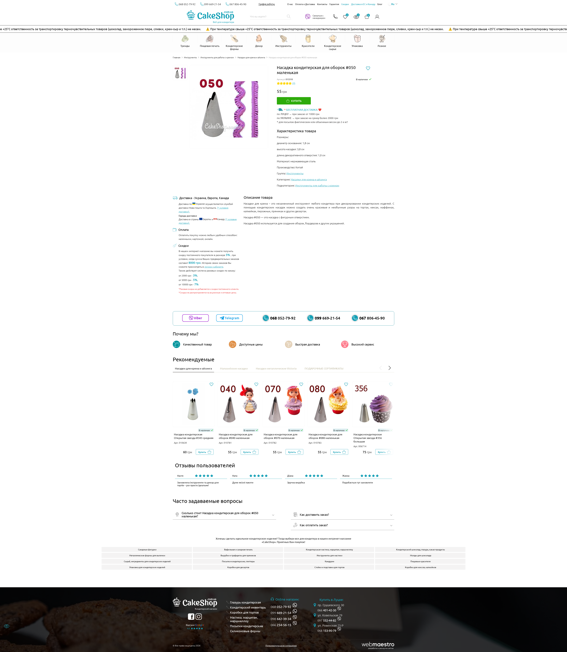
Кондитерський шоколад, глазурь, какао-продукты (420, 549)
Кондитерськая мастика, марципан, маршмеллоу (329, 549)
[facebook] (191, 616)
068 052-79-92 (187, 4)
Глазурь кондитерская (245, 602)
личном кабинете (213, 266)
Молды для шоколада (420, 555)
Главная (176, 57)
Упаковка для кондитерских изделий (147, 567)
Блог (379, 4)
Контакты (322, 4)
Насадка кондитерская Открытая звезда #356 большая (367, 438)
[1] (355, 17)
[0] (344, 17)
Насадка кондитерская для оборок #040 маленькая (235, 436)
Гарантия (334, 4)
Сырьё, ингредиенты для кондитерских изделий (147, 561)
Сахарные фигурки (147, 549)
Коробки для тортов (244, 612)
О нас (290, 4)
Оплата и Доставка (305, 4)
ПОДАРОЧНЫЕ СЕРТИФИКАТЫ (324, 368)
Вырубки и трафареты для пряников (238, 555)
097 (326, 620)
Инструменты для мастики (329, 555)
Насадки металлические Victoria (276, 368)
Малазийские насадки (234, 368)
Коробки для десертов (238, 567)
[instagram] (198, 616)
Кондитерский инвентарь (248, 607)
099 (281, 612)
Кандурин (329, 561)
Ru (392, 4)
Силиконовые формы (245, 631)
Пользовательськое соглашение (281, 645)
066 (281, 624)
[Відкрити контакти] (335, 17)
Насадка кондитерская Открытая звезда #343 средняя (193, 436)
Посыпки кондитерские (246, 626)
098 (281, 618)
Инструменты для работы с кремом (217, 57)
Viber (198, 318)
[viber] (295, 617)
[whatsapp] (295, 605)
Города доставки (188, 215)
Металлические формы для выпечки (147, 555)
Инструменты (190, 57)
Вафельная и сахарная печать (238, 549)
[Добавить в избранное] (211, 384)
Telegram (232, 318)
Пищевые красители (420, 561)
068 (281, 606)
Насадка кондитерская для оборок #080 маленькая (325, 436)
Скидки (345, 4)
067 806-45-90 (237, 4)
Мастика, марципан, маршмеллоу (244, 619)
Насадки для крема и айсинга (251, 57)
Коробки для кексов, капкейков (420, 567)
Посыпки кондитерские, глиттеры (238, 561)
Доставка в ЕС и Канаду (363, 4)
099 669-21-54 (212, 4)
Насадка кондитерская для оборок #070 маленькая (280, 436)
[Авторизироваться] (377, 16)
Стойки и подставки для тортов (329, 567)
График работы (267, 4)
